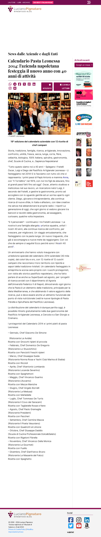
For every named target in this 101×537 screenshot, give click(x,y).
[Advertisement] (50, 32)
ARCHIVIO (26, 2)
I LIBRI (19, 2)
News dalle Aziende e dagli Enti (33, 54)
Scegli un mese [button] (83, 65)
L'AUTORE (12, 2)
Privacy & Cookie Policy (16, 529)
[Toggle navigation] (80, 2)
